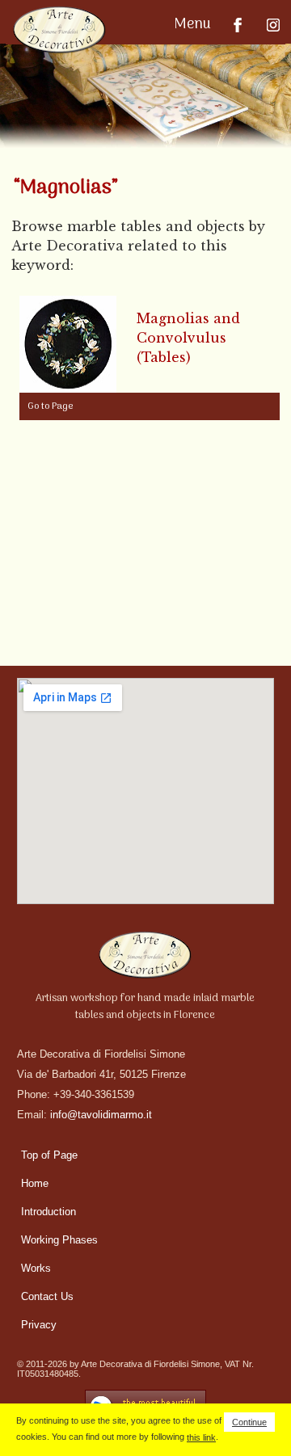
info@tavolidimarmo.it (101, 1115)
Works (36, 1268)
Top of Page (49, 1155)
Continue (249, 1422)
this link (201, 1437)
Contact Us (47, 1296)
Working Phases (59, 1240)
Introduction (48, 1212)
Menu (194, 24)
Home (34, 1183)
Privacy (39, 1325)
